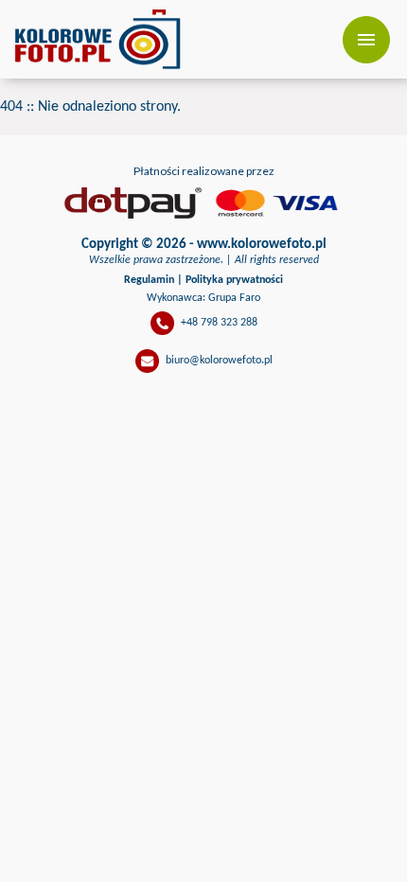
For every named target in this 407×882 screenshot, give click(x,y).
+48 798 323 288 (219, 322)
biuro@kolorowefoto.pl (219, 360)
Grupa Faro (234, 298)
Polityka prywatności (234, 280)
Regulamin (149, 280)
